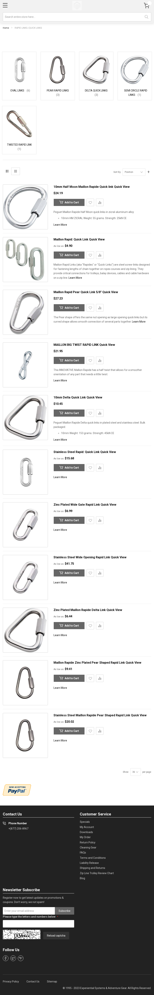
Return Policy (87, 842)
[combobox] (77, 16)
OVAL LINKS (17, 90)
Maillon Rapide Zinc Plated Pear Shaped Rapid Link (90, 662)
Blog (82, 878)
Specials (85, 821)
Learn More (60, 224)
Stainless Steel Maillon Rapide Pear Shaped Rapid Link (92, 715)
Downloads (86, 832)
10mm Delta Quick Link (70, 397)
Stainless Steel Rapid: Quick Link (77, 452)
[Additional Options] (17, 789)
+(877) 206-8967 (18, 828)
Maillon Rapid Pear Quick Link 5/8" (78, 292)
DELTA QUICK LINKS (96, 90)
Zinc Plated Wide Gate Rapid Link (77, 504)
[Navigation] (5, 5)
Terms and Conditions (93, 857)
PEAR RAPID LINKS (58, 90)
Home (6, 28)
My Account (87, 827)
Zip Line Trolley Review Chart (97, 873)
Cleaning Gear (88, 847)
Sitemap (52, 981)
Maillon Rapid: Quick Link (71, 239)
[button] (90, 202)
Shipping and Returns (92, 867)
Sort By (117, 172)
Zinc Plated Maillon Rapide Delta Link (80, 610)
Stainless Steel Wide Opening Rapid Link (82, 557)
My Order (85, 837)
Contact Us (32, 981)
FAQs (83, 852)
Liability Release (89, 862)
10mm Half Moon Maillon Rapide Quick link (84, 187)
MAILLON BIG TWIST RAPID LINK (76, 345)
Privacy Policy (11, 981)
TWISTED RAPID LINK (19, 144)
